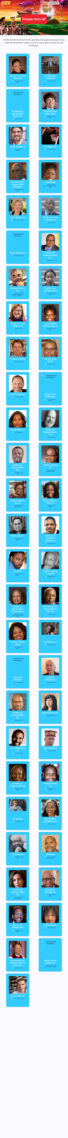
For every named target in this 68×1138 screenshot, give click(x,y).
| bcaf (51, 965)
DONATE (54, 3)
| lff (55, 470)
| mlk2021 (55, 965)
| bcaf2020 (48, 965)
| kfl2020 (48, 116)
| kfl (15, 80)
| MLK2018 (52, 858)
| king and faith (20, 118)
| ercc (16, 220)
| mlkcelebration (20, 294)
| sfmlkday (54, 966)
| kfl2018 (54, 185)
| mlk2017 (20, 295)
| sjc (23, 189)
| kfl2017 (50, 185)
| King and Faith (19, 80)
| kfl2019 (21, 615)
